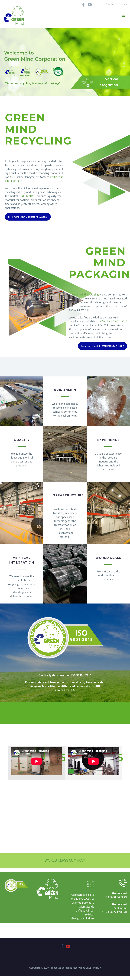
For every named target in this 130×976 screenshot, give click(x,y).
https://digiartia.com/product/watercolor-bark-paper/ (35, 932)
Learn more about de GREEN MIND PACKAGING (102, 346)
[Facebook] (83, 5)
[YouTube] (90, 5)
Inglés (124, 4)
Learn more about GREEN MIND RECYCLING (27, 216)
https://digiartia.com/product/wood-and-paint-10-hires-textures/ (42, 925)
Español (109, 4)
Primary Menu (124, 15)
